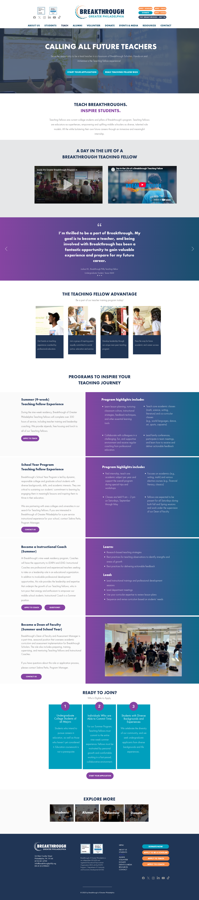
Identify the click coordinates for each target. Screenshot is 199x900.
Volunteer (112, 813)
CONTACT (123, 870)
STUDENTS (123, 852)
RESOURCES (123, 867)
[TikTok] (59, 17)
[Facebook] (34, 17)
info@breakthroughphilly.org (45, 863)
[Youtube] (54, 17)
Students (62, 812)
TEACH (121, 855)
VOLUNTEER (123, 860)
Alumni (87, 812)
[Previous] (6, 249)
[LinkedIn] (49, 17)
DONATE (122, 862)
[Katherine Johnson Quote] (97, 275)
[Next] (193, 249)
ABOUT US (123, 850)
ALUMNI (122, 857)
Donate (136, 813)
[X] (39, 17)
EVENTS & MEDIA (125, 865)
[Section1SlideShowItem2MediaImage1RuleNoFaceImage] (99, 275)
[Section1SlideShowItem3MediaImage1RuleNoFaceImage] (101, 275)
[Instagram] (44, 17)
